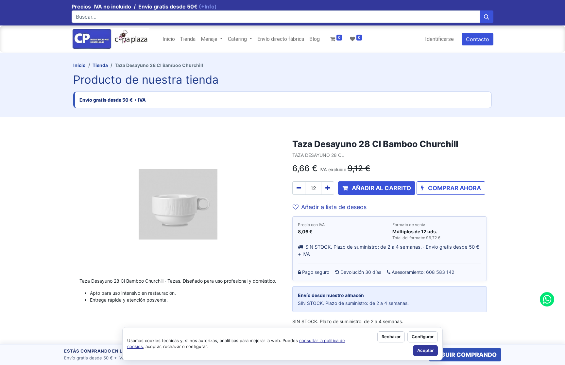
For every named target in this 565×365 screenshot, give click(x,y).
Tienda (100, 65)
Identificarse (439, 39)
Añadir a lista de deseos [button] (334, 207)
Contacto (477, 39)
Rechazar (391, 336)
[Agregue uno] (327, 188)
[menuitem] (169, 39)
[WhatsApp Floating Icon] (547, 299)
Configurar (423, 336)
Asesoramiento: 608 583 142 (423, 272)
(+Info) (208, 6)
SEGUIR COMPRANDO (465, 354)
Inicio (79, 65)
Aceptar (425, 350)
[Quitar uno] (298, 188)
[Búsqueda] (486, 16)
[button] (376, 188)
